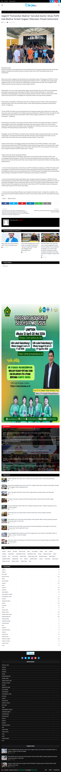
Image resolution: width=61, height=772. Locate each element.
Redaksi (6, 1)
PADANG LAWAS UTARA (32, 556)
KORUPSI (8, 12)
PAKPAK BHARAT (52, 556)
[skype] (59, 1)
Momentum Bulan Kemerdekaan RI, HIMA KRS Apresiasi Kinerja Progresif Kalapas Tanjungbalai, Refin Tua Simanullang (33, 540)
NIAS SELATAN (15, 556)
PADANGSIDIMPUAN (43, 556)
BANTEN (9, 551)
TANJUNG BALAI (55, 558)
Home (2, 1)
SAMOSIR (26, 558)
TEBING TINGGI (24, 561)
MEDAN (54, 553)
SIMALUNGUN (47, 558)
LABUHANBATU (11, 553)
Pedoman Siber (12, 1)
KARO (46, 551)
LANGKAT (40, 553)
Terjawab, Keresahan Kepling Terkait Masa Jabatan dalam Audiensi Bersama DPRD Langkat (26, 459)
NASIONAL (4, 556)
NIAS (9, 556)
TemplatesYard (21, 770)
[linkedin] (39, 658)
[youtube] (35, 658)
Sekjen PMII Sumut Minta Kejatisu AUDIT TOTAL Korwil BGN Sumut (9, 244)
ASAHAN (4, 551)
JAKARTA (41, 551)
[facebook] (50, 1)
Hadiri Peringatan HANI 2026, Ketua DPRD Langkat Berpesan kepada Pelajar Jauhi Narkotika (26, 450)
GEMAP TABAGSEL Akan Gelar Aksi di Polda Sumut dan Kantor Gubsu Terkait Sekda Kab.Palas (26, 433)
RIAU (21, 558)
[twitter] (53, 1)
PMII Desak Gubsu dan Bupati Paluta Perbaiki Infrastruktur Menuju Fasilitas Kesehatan (29, 512)
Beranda (4, 12)
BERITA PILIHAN (22, 551)
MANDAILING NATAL (12, 198)
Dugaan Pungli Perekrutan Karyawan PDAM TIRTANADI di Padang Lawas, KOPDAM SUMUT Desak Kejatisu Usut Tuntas (32, 764)
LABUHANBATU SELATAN (20, 553)
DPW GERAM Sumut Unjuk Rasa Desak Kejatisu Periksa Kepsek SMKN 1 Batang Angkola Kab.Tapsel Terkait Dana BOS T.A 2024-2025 (32, 520)
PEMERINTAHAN (15, 558)
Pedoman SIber (56, 769)
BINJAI (28, 551)
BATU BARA (15, 551)
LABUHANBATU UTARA (31, 553)
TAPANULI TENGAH (15, 561)
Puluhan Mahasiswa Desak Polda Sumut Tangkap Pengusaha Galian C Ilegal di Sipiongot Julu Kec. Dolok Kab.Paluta (29, 466)
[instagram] (55, 1)
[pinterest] (57, 1)
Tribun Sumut (34, 770)
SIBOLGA (41, 558)
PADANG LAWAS (23, 556)
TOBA (30, 561)
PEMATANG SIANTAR (6, 558)
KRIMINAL (4, 553)
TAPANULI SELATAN (6, 561)
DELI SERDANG (35, 551)
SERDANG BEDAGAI (33, 558)
